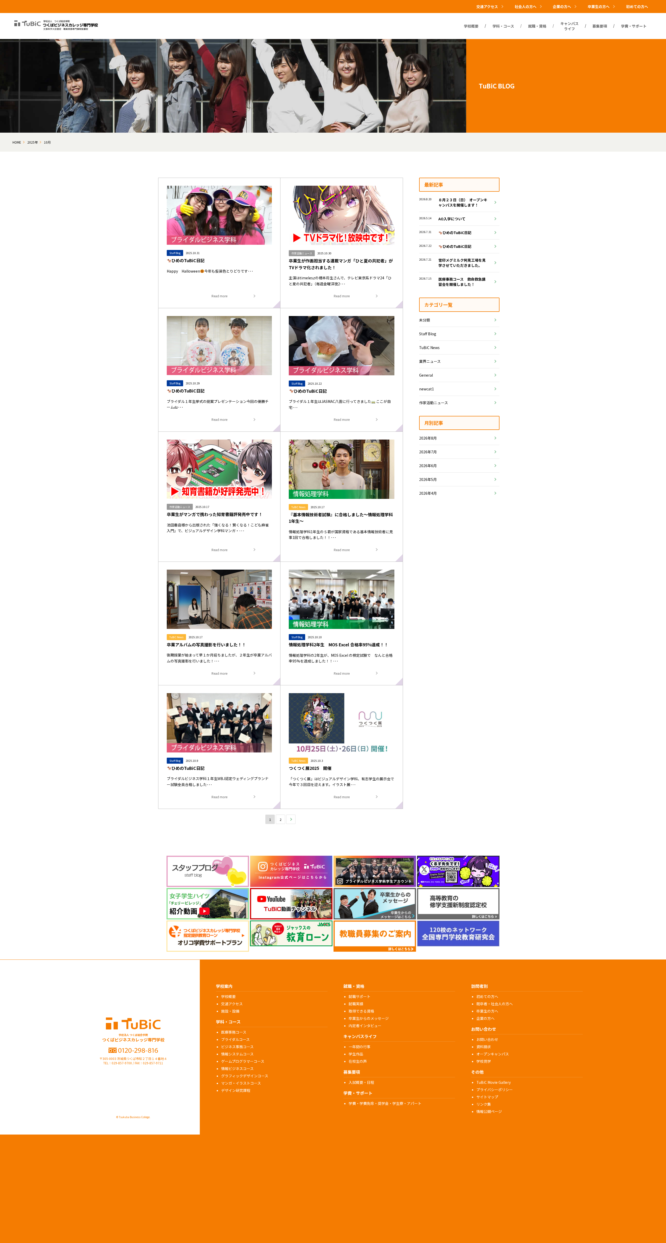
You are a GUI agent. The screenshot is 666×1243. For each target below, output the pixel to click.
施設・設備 (230, 1011)
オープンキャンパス (492, 1054)
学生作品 (356, 1054)
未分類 (424, 320)
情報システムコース (237, 1054)
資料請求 (483, 1046)
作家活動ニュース (433, 402)
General (426, 375)
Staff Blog (427, 333)
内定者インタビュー (365, 1025)
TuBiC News (429, 347)
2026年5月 (428, 479)
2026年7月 (428, 451)
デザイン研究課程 (235, 1090)
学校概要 (228, 996)
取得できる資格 (361, 1011)
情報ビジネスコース (237, 1068)
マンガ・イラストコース (241, 1083)
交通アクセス (232, 1003)
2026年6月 (428, 465)
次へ (291, 819)
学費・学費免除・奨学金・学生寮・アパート (385, 1103)
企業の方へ (485, 1018)
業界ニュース (430, 361)
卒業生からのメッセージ (369, 1018)
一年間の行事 (359, 1046)
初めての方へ (637, 6)
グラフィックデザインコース (244, 1075)
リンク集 (483, 1104)
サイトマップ (487, 1096)
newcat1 (426, 388)
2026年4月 (428, 493)
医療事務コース (233, 1032)
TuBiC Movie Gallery (493, 1082)
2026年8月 (428, 438)
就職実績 (356, 1003)
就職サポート (359, 996)
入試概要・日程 (361, 1082)
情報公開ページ (489, 1111)
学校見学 (483, 1061)
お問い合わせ (487, 1039)
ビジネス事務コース (237, 1046)
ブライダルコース (235, 1039)
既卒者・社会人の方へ (494, 1003)
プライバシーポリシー (494, 1089)
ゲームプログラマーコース (242, 1061)
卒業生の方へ (487, 1011)
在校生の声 (358, 1061)
